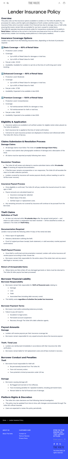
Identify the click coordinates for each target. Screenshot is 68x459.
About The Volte (8, 433)
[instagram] (57, 444)
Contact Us (22, 433)
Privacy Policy (23, 438)
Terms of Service (24, 436)
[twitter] (60, 444)
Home (4, 420)
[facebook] (54, 444)
